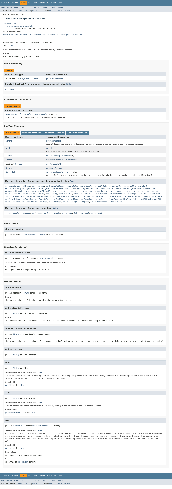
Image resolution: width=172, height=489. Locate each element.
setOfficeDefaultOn (15, 202)
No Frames (42, 7)
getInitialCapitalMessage (59, 156)
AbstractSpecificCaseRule (18, 114)
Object (57, 208)
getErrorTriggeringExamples (79, 188)
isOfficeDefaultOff (153, 194)
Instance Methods (31, 133)
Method (35, 11)
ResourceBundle (40, 114)
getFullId (100, 188)
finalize (25, 213)
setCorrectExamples (80, 196)
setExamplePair (42, 199)
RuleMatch (10, 172)
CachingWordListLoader (27, 78)
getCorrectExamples (15, 188)
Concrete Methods (77, 133)
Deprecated (44, 3)
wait (87, 213)
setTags (43, 202)
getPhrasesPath (53, 164)
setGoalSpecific (61, 199)
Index (53, 3)
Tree (35, 3)
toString (78, 213)
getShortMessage (54, 168)
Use (30, 3)
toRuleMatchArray (99, 202)
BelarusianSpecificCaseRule (17, 35)
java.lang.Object (10, 24)
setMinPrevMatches (129, 199)
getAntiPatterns (106, 186)
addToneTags (38, 186)
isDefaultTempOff (82, 194)
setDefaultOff (99, 196)
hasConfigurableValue (24, 194)
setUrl (66, 202)
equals (16, 213)
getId (49, 148)
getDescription (53, 141)
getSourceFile (118, 191)
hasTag (40, 194)
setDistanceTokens (153, 196)
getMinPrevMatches (68, 191)
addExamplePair (12, 186)
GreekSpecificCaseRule (71, 35)
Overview (5, 3)
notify (57, 213)
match (49, 172)
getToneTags (153, 191)
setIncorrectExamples (81, 199)
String (9, 141)
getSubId (131, 191)
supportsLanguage (80, 202)
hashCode (47, 213)
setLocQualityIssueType (106, 199)
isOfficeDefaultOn (14, 196)
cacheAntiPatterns (55, 186)
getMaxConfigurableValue (17, 191)
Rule (13, 45)
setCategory (63, 196)
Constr (27, 11)
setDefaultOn (114, 196)
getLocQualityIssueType (143, 188)
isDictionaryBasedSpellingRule (109, 194)
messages (9, 89)
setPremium (32, 202)
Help (60, 3)
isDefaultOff (65, 194)
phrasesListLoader (55, 78)
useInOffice (116, 202)
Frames (32, 7)
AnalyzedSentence (61, 172)
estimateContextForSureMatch (81, 186)
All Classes (57, 7)
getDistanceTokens (54, 188)
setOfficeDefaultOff (151, 199)
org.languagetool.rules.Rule (20, 26)
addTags (26, 186)
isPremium (30, 196)
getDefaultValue (35, 188)
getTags (141, 191)
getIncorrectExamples (118, 188)
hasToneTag (51, 194)
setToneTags (55, 202)
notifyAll (67, 213)
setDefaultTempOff (132, 196)
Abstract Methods (54, 133)
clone (8, 213)
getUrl (8, 194)
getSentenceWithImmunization (93, 191)
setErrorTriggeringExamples (19, 199)
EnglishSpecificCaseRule (45, 35)
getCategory (122, 186)
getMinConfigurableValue (44, 191)
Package (14, 3)
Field (20, 11)
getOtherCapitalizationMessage (61, 160)
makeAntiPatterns (46, 196)
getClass (36, 213)
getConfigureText (138, 186)
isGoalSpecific (134, 194)
